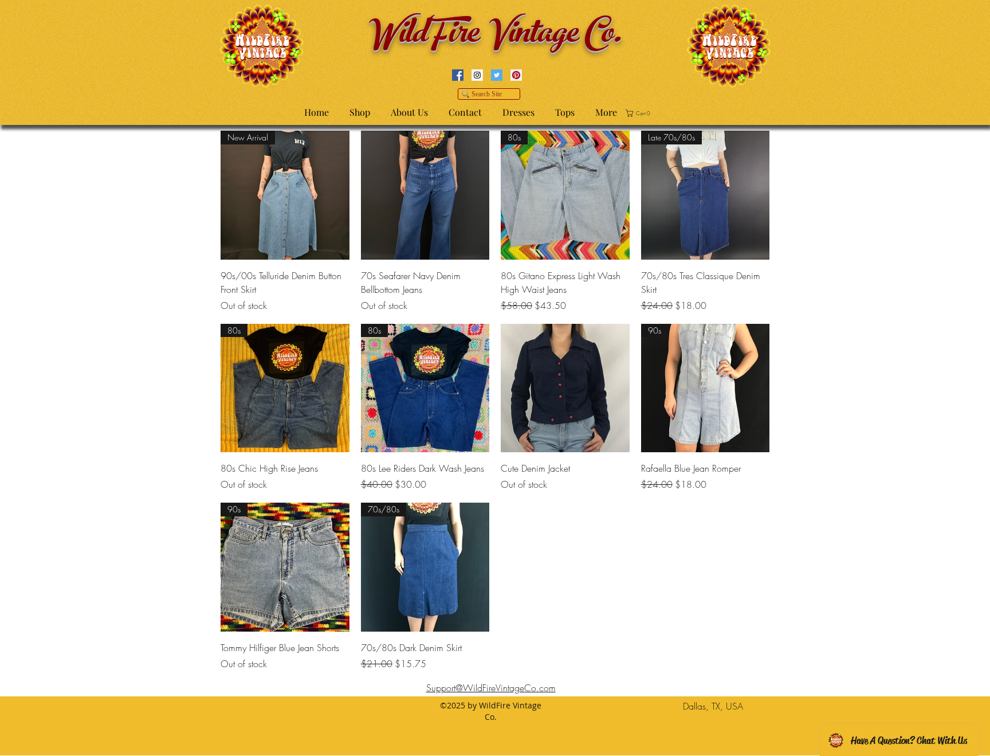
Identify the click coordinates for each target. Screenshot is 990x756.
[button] (640, 113)
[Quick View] (425, 195)
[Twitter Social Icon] (496, 75)
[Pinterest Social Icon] (516, 75)
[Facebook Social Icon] (457, 75)
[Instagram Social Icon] (477, 75)
